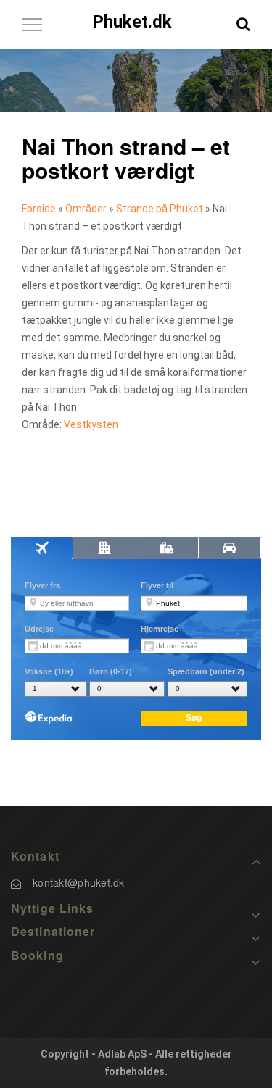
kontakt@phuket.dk (79, 882)
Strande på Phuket (159, 208)
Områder (86, 208)
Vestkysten (91, 424)
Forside (39, 208)
